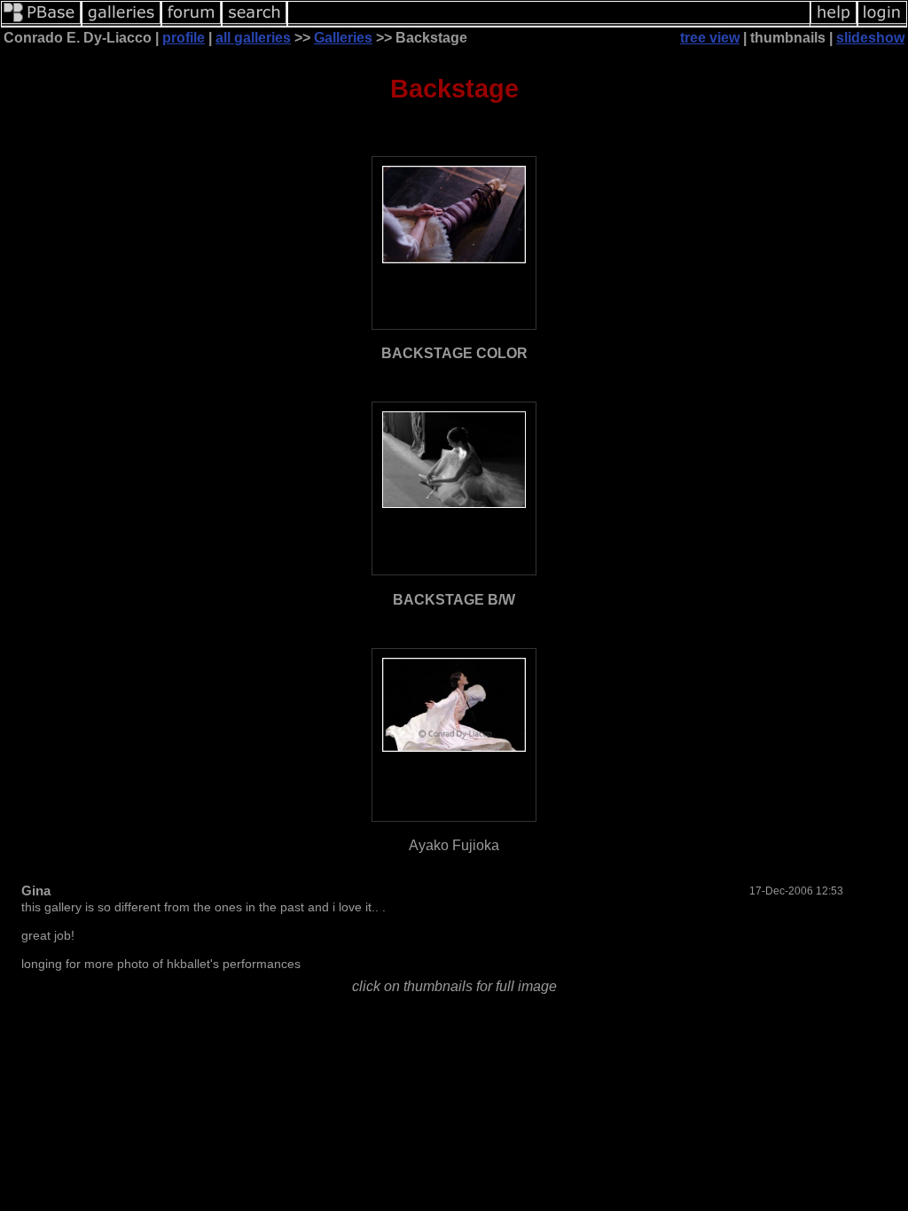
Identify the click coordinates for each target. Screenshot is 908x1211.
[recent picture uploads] (121, 22)
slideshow (870, 37)
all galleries (253, 37)
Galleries (343, 37)
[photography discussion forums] (191, 22)
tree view (710, 37)
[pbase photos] (41, 22)
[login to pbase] (882, 22)
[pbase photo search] (254, 22)
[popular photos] (549, 22)
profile (183, 37)
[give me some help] (833, 22)
